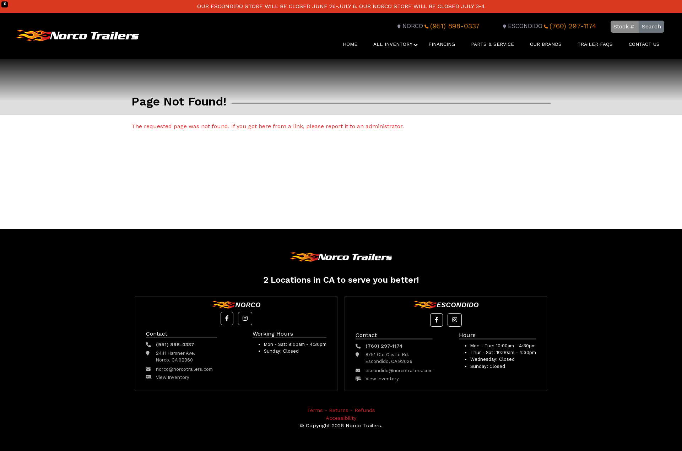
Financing (441, 44)
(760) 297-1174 (573, 26)
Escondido (525, 26)
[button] (227, 318)
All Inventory (392, 44)
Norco (412, 26)
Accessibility (341, 418)
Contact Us (644, 44)
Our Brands (546, 44)
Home (350, 44)
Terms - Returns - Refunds (341, 410)
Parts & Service (492, 44)
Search (651, 26)
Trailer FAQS (595, 44)
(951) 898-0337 (455, 26)
